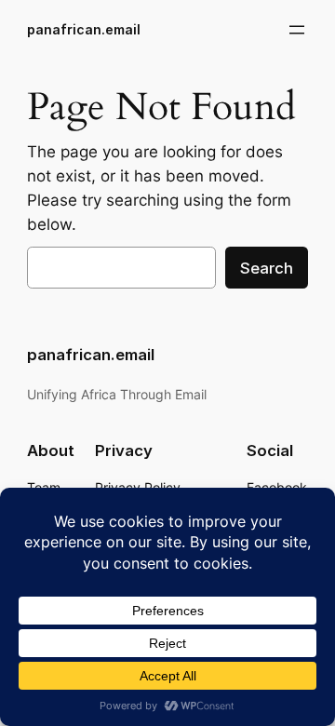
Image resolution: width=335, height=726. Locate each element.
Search (266, 268)
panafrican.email (84, 29)
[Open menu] (297, 30)
